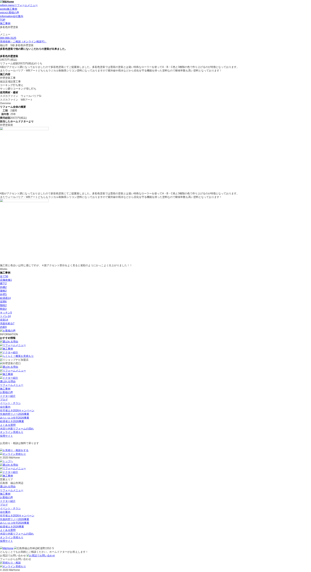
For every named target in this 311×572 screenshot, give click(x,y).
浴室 (4, 319)
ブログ (4, 399)
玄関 (3, 301)
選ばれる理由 (8, 381)
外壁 (3, 294)
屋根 (3, 290)
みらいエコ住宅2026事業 (14, 417)
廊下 (3, 283)
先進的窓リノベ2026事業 (14, 414)
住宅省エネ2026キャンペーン (17, 410)
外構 (3, 287)
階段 (3, 305)
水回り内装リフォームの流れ (17, 428)
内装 (3, 327)
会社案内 (5, 407)
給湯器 (5, 298)
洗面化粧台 (7, 323)
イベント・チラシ (10, 403)
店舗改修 (6, 280)
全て (4, 276)
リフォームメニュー (11, 385)
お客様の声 (6, 392)
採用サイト (6, 436)
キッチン (6, 312)
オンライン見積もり (11, 432)
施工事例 (5, 388)
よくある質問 (8, 425)
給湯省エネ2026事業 (12, 421)
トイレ (5, 316)
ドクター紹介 (8, 396)
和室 (3, 309)
